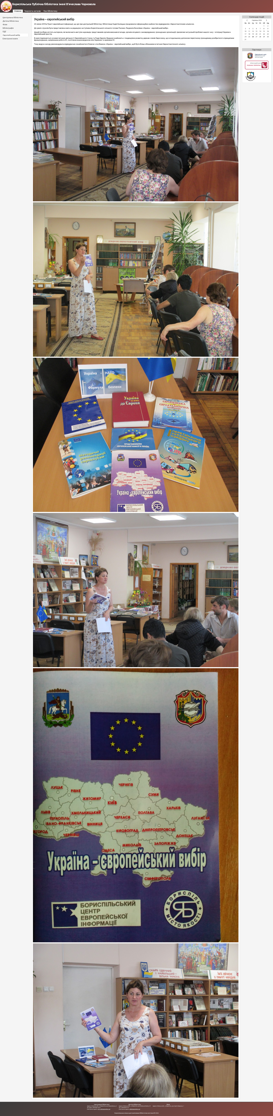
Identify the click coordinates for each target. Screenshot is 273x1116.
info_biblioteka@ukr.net (104, 1109)
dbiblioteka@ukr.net (134, 1109)
